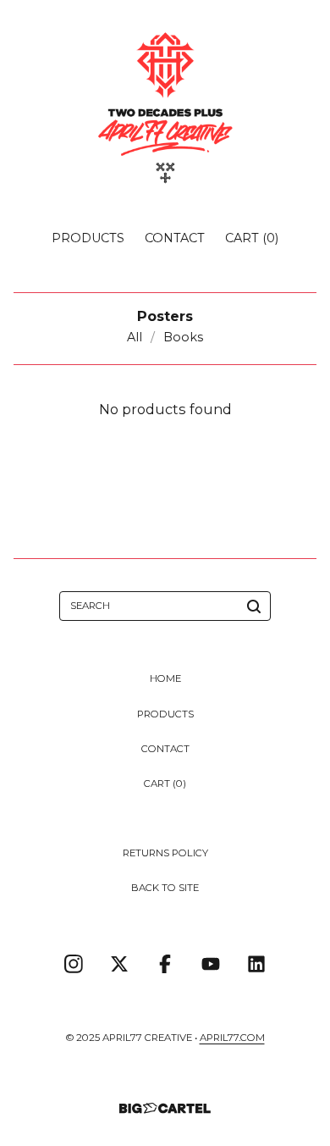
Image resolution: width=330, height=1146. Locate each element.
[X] (119, 964)
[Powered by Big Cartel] (165, 1108)
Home (165, 678)
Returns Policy (165, 853)
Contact (175, 238)
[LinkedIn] (256, 964)
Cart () (251, 238)
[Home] (165, 108)
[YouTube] (211, 964)
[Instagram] (73, 964)
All (134, 337)
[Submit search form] (254, 606)
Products (88, 238)
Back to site (165, 888)
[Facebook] (165, 964)
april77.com (232, 1038)
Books (183, 337)
